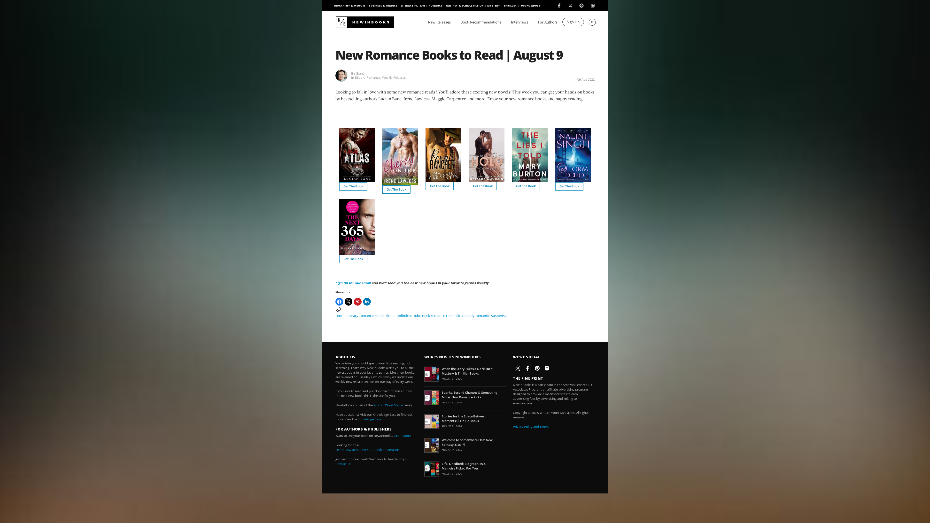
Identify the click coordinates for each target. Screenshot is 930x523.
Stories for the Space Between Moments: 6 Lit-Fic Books (464, 418)
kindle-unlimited (399, 315)
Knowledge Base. (370, 419)
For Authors (548, 22)
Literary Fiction (413, 5)
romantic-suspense (491, 315)
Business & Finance (383, 5)
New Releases (439, 22)
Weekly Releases (394, 77)
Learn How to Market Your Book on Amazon (367, 449)
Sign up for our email (353, 283)
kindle (380, 315)
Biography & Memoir (349, 5)
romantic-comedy (460, 315)
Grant (360, 73)
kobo (417, 315)
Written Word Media (388, 405)
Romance (435, 5)
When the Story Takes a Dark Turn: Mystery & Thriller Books (467, 371)
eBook (359, 77)
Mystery (493, 5)
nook (426, 315)
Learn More (402, 435)
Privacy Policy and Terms (531, 426)
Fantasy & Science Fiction (465, 5)
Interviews (519, 22)
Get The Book (353, 186)
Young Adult (530, 5)
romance (438, 315)
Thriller (510, 5)
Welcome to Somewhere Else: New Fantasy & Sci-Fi (467, 442)
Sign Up (573, 21)
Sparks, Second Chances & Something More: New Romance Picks (469, 394)
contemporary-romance (354, 315)
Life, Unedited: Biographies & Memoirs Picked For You (464, 465)
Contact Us (343, 463)
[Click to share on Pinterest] (358, 302)
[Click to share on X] (348, 302)
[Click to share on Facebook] (339, 302)
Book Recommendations (480, 22)
